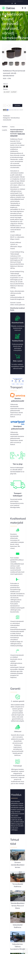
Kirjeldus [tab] (4, 126)
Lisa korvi (17, 105)
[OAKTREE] (14, 52)
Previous (3, 52)
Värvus (5, 84)
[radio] (4, 86)
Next (25, 52)
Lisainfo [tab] (4, 130)
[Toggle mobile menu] (25, 8)
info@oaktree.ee (20, 1)
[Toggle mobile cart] (22, 8)
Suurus (5, 89)
